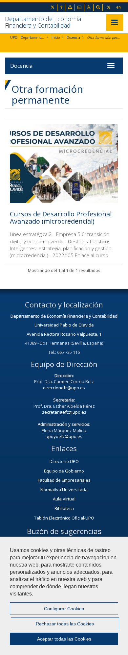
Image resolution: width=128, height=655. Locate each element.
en (118, 7)
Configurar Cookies (64, 608)
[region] (64, 596)
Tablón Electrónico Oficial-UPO (64, 518)
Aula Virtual (64, 499)
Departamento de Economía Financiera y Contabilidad (43, 22)
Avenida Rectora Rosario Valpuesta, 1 (64, 334)
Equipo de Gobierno (64, 471)
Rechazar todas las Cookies (65, 623)
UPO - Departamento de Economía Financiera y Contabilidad (27, 37)
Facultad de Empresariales (64, 480)
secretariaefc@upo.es (64, 412)
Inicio (56, 37)
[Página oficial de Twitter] (109, 7)
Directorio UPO (64, 461)
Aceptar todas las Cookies (64, 639)
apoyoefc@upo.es (64, 436)
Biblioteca (64, 508)
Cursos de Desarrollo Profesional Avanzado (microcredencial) (61, 217)
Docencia (73, 37)
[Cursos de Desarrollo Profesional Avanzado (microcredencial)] (64, 163)
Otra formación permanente (104, 37)
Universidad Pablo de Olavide (64, 325)
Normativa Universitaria (64, 490)
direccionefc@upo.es (64, 388)
